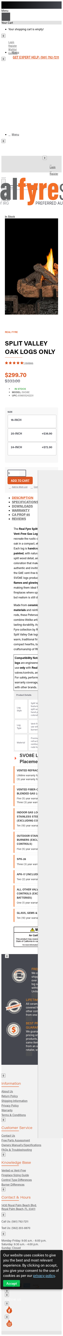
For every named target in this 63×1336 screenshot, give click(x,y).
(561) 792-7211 (20, 1221)
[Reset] (5, 16)
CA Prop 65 (21, 514)
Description (22, 498)
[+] (50, 804)
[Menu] (5, 175)
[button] (20, 480)
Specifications (25, 502)
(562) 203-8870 (21, 1228)
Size (10, 411)
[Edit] (3, 36)
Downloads (22, 506)
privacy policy (44, 1275)
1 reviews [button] (28, 363)
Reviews (19, 519)
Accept (11, 1283)
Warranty (21, 510)
